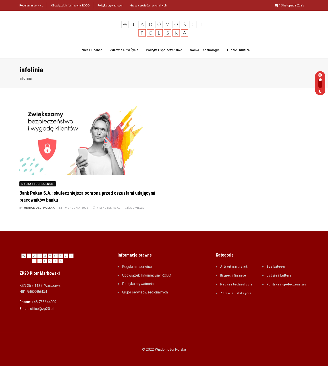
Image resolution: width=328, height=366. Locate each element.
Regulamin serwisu (31, 5)
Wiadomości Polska (39, 207)
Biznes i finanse (90, 50)
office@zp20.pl (42, 309)
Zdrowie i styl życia (124, 50)
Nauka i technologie (205, 50)
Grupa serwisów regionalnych (148, 5)
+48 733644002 (44, 302)
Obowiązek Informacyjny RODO (70, 5)
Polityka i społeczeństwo (164, 50)
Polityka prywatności (110, 5)
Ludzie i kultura (238, 50)
